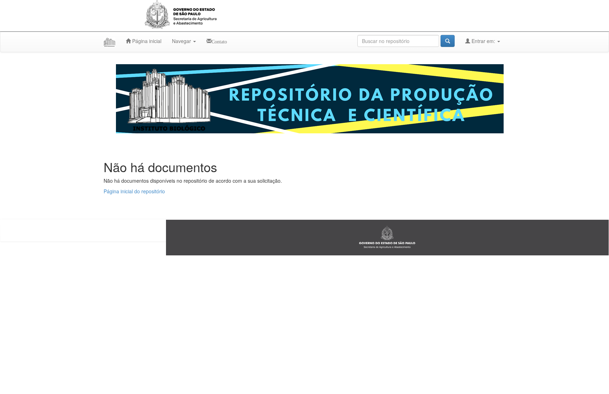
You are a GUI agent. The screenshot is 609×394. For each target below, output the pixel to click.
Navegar (182, 40)
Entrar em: (483, 40)
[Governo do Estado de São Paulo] (387, 237)
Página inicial (146, 40)
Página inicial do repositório (134, 191)
